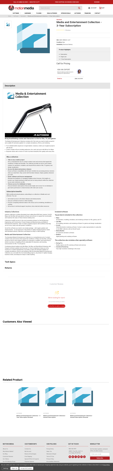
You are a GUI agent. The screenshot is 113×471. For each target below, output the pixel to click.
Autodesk (77, 13)
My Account (28, 451)
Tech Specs (10, 262)
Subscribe (100, 458)
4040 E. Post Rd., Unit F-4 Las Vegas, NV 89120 (75, 452)
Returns (8, 268)
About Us (5, 449)
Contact (97, 13)
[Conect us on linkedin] (84, 457)
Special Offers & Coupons (32, 459)
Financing (88, 13)
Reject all (14, 468)
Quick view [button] (28, 405)
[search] (79, 8)
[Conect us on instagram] (70, 457)
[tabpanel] (28, 402)
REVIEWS (97, 2)
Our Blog (5, 454)
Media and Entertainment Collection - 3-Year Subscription (43, 16)
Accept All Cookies (26, 468)
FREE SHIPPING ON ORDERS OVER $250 (67, 2)
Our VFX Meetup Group (9, 461)
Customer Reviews (8, 456)
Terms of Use (50, 456)
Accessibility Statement (52, 461)
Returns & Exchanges (30, 454)
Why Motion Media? (8, 451)
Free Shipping (28, 456)
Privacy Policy (50, 459)
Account (94, 8)
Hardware (28, 13)
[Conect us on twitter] (73, 457)
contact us (28, 449)
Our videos (6, 459)
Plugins (38, 13)
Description (10, 86)
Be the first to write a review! (56, 306)
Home (9, 16)
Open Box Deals (66, 13)
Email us (59, 78)
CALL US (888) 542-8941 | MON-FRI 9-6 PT (26, 2)
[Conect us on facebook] (75, 457)
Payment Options (29, 461)
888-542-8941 (72, 449)
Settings (5, 468)
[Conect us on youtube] (78, 457)
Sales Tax (49, 451)
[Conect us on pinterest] (81, 457)
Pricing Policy (50, 449)
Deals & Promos (52, 13)
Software (16, 13)
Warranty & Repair (51, 454)
